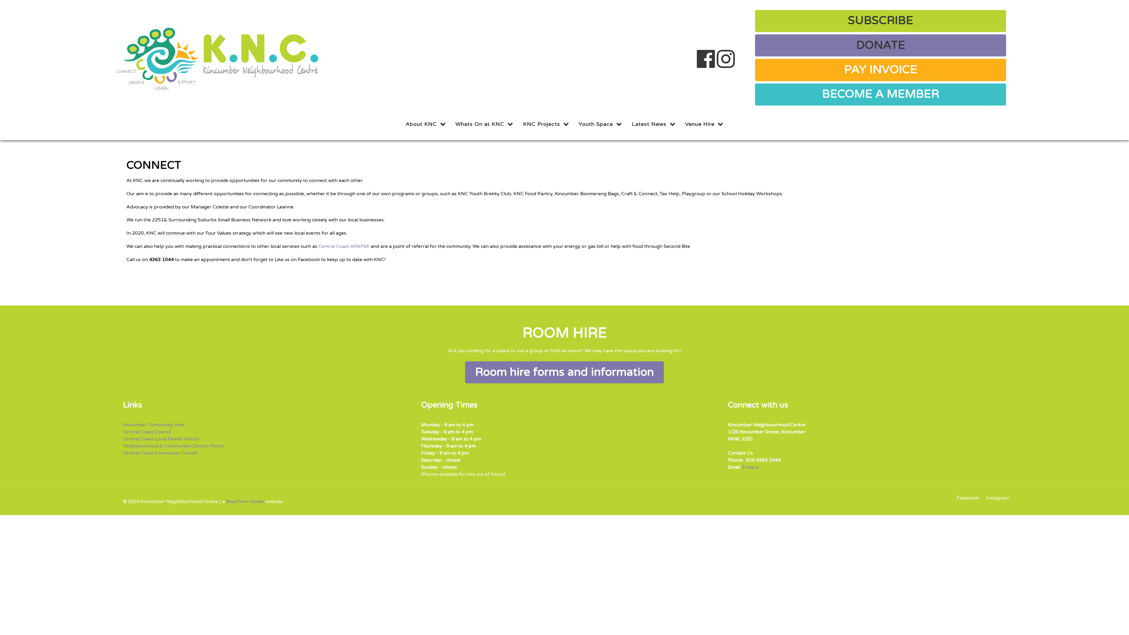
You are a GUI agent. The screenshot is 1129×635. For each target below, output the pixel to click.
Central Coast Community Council (160, 453)
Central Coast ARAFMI (344, 246)
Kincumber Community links (154, 425)
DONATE (880, 45)
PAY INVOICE (880, 69)
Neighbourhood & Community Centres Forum (173, 446)
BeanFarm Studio (245, 501)
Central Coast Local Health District (161, 439)
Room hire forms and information (564, 372)
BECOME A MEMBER (880, 94)
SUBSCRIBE (880, 20)
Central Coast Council (147, 432)
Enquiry (750, 467)
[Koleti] (219, 58)
